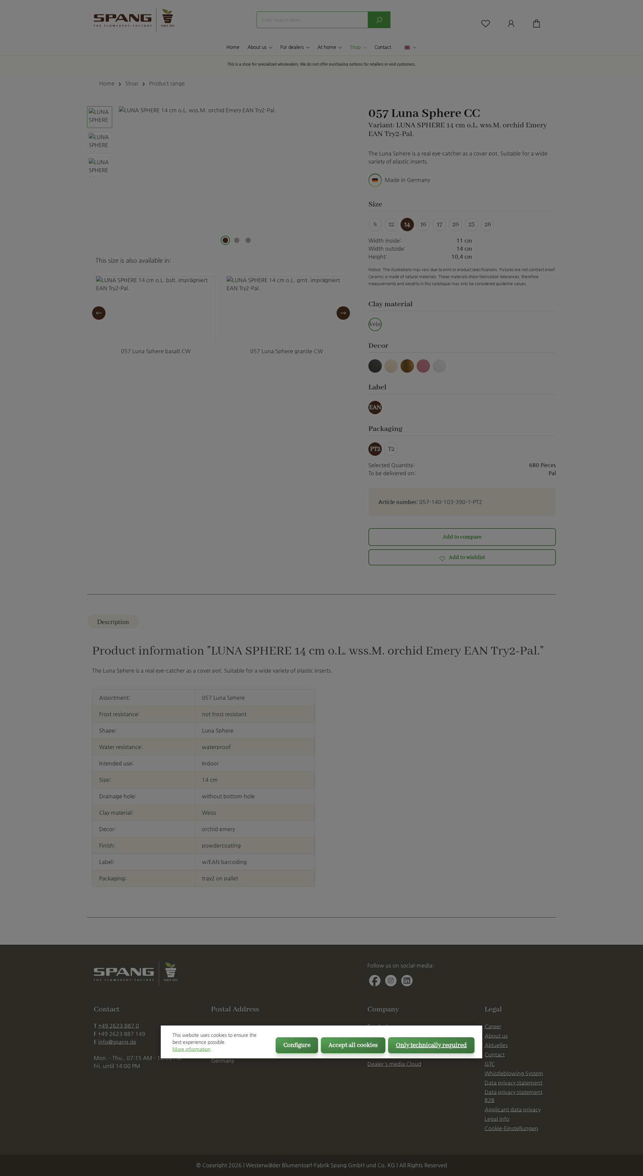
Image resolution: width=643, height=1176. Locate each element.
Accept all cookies (353, 1045)
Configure (296, 1045)
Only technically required (431, 1045)
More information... (193, 1049)
